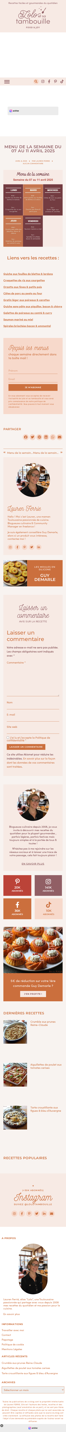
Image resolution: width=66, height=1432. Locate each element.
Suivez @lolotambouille (33, 1204)
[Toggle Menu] (7, 81)
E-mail (11, 714)
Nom (10, 702)
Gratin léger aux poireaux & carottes (26, 300)
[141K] (48, 881)
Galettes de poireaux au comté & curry (27, 313)
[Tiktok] (62, 81)
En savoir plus (33, 863)
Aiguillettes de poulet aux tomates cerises (46, 1066)
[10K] (49, 905)
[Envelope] (52, 1214)
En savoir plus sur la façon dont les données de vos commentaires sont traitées (31, 762)
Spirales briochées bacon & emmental (27, 326)
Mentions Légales (12, 1349)
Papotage (7, 1339)
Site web (12, 726)
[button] (36, 81)
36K (17, 911)
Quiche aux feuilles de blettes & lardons (28, 274)
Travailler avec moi (13, 1330)
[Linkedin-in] (38, 547)
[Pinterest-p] (55, 81)
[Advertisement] (33, 55)
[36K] (17, 905)
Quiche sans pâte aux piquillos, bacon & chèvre (32, 306)
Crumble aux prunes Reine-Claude (43, 1023)
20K (17, 887)
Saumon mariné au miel (18, 319)
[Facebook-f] (49, 81)
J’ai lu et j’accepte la (28, 739)
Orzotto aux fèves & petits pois (22, 287)
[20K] (17, 881)
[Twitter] (31, 547)
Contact (6, 1335)
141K (48, 887)
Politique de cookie (13, 1344)
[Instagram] (43, 81)
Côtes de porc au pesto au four (22, 293)
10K (48, 911)
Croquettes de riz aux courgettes (24, 280)
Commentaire (16, 662)
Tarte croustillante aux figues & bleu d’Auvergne (45, 1108)
